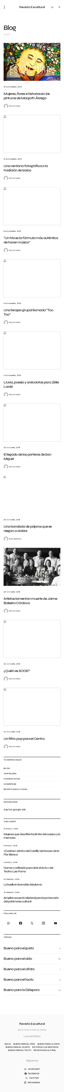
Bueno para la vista (49, 1044)
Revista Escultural (32, 7)
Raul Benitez (15, 539)
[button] (5, 7)
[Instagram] (43, 923)
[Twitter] (32, 923)
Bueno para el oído (24, 1044)
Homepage (10, 784)
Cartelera (10, 774)
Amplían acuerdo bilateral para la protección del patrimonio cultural (31, 899)
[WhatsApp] (9, 923)
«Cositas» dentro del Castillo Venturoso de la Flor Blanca (31, 852)
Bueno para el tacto (19, 1050)
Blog (7, 768)
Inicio (7, 1044)
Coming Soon (12, 779)
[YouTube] (55, 923)
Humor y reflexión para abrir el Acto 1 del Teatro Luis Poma (28, 869)
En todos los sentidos (45, 1047)
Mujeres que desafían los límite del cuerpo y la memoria (32, 836)
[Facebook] (20, 923)
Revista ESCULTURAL (16, 789)
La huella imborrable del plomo (23, 884)
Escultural (15, 106)
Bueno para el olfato (18, 1047)
